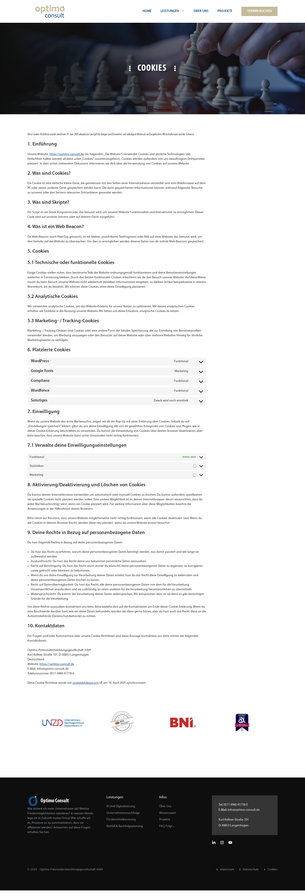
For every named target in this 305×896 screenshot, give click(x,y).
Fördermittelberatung (121, 819)
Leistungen (170, 11)
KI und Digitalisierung (121, 806)
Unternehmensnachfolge (123, 813)
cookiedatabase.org (85, 683)
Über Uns (201, 11)
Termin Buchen (259, 11)
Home (147, 11)
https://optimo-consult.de (66, 154)
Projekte (224, 11)
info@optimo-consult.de (244, 810)
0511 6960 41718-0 (236, 805)
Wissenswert (167, 813)
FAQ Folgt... (166, 826)
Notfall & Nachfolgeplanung (125, 826)
